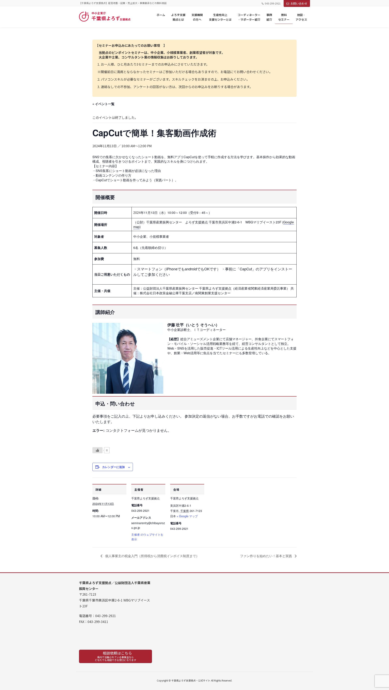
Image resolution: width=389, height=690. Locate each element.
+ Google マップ (187, 516)
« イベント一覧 (103, 103)
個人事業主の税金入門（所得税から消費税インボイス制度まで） (151, 555)
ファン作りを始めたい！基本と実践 (266, 555)
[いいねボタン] (97, 450)
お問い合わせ (298, 3)
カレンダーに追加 (113, 467)
